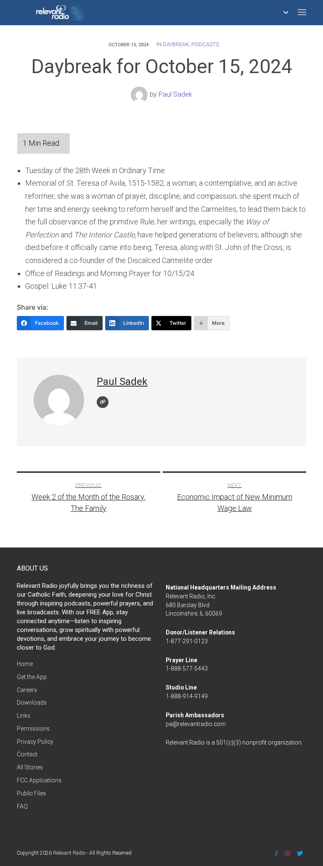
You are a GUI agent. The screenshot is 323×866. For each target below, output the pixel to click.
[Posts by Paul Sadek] (140, 94)
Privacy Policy (35, 741)
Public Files (31, 793)
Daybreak (176, 44)
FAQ (22, 806)
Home (25, 664)
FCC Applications (39, 780)
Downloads (32, 702)
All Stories (30, 767)
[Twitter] (300, 853)
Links (23, 715)
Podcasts (205, 44)
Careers (27, 690)
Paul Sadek (175, 94)
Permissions (33, 728)
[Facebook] (276, 853)
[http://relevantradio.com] (103, 402)
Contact (27, 754)
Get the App (32, 677)
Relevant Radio (69, 853)
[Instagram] (288, 853)
